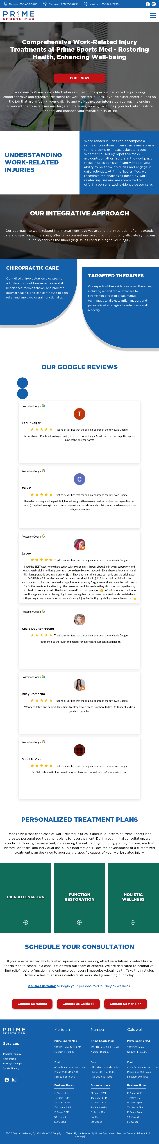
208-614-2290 (70, 1072)
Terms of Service (126, 1133)
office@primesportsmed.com (70, 1067)
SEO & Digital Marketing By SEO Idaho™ (28, 1133)
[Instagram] (154, 4)
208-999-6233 (143, 1072)
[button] (22, 382)
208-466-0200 (107, 1072)
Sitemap (79, 1136)
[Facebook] (7, 1080)
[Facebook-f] (148, 4)
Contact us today (42, 986)
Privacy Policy (144, 1133)
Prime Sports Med (105, 1133)
